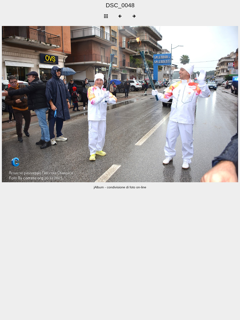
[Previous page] (49, 104)
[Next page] (167, 104)
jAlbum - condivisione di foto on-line (120, 187)
